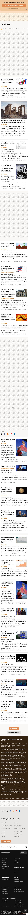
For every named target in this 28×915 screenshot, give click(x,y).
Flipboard (11, 434)
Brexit (22, 798)
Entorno (3, 443)
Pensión (22, 28)
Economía (4, 86)
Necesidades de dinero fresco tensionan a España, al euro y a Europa (7, 490)
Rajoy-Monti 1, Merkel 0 (8, 466)
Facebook (4, 434)
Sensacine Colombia (18, 904)
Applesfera (4, 864)
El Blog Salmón (17, 889)
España (3, 833)
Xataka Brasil (4, 902)
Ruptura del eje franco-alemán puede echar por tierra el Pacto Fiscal (8, 540)
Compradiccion (5, 893)
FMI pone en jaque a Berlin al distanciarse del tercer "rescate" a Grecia (7, 81)
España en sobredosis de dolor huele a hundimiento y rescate (7, 562)
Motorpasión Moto (18, 881)
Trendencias (4, 889)
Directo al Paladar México (7, 906)
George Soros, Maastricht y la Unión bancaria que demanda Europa (7, 513)
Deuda (3, 836)
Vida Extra (16, 862)
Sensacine (16, 870)
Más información (22, 913)
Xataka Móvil (4, 862)
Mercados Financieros (7, 272)
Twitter (1, 434)
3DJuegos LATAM (18, 900)
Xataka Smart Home (6, 866)
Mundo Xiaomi (5, 868)
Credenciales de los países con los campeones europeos (14, 791)
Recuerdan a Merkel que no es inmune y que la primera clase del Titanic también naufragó (8, 705)
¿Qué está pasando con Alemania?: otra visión (7, 680)
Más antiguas (14, 728)
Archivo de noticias (14, 732)
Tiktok (17, 28)
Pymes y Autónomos (19, 891)
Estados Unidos (18, 831)
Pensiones (16, 836)
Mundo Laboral (17, 825)
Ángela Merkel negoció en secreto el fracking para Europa (7, 245)
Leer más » (10, 95)
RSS (8, 434)
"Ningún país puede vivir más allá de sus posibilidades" (7, 583)
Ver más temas (6, 841)
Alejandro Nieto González (12, 461)
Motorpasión (17, 879)
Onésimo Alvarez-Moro (11, 603)
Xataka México (5, 900)
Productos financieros (19, 828)
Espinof (16, 872)
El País (4, 789)
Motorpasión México (19, 906)
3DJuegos (16, 860)
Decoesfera (4, 891)
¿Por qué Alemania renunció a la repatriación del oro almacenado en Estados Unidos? (8, 318)
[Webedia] (5, 853)
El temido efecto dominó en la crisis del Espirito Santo (7, 268)
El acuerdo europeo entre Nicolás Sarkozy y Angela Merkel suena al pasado (8, 657)
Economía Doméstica (6, 828)
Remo (5, 482)
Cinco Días (9, 789)
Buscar (26, 847)
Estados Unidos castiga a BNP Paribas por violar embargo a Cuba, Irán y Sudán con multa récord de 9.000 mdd (8, 293)
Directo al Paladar (5, 879)
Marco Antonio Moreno (11, 97)
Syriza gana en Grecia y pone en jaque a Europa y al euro (8, 143)
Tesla (13, 28)
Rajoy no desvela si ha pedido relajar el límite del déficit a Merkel (8, 610)
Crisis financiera (18, 833)
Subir (22, 852)
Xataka (3, 860)
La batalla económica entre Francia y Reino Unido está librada (7, 633)
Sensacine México (18, 902)
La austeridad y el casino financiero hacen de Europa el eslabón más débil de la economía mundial (8, 168)
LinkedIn (14, 434)
